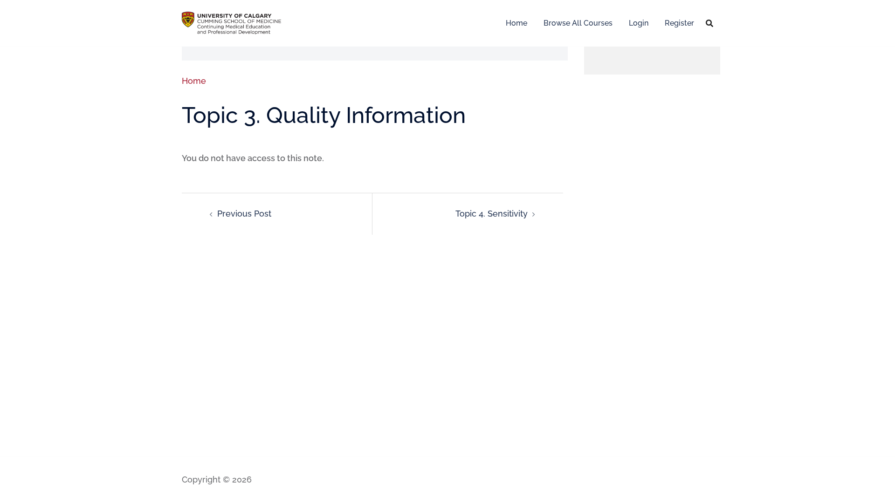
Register (679, 23)
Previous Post (244, 213)
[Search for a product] (709, 23)
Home (516, 23)
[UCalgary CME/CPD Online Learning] (231, 22)
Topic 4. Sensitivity (491, 213)
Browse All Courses (578, 23)
